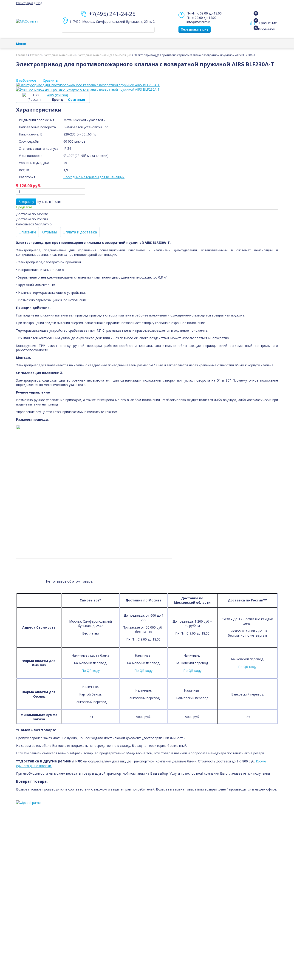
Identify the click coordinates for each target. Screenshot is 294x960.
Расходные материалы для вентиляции (93, 177)
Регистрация (24, 3)
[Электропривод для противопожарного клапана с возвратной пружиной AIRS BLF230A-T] (147, 85)
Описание (27, 232)
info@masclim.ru (199, 22)
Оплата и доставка (80, 232)
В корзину (26, 201)
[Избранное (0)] (253, 31)
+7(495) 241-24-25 (112, 13)
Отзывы (49, 232)
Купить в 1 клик (49, 201)
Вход (39, 3)
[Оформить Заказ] (253, 13)
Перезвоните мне (194, 29)
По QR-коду (91, 670)
